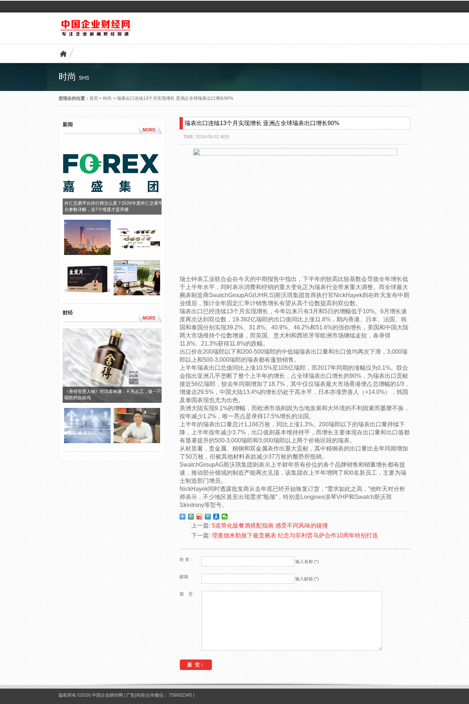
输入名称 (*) (307, 561)
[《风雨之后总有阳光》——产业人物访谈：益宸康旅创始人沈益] (137, 441)
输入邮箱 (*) (307, 578)
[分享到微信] (225, 516)
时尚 (107, 98)
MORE (149, 129)
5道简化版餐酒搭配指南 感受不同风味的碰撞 (270, 525)
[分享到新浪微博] (199, 516)
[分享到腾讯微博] (208, 516)
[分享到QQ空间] (191, 516)
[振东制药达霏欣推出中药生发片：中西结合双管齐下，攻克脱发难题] (137, 253)
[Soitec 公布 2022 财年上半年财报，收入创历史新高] (87, 441)
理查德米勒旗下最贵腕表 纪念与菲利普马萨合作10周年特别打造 (295, 535)
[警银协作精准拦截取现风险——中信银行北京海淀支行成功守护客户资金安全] (87, 253)
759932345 (180, 695)
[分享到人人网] (216, 516)
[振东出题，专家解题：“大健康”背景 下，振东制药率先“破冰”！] (137, 293)
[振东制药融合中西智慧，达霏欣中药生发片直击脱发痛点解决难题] (87, 293)
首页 (93, 98)
